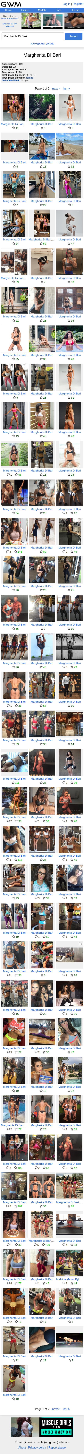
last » (66, 88)
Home (8, 10)
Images (25, 10)
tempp (29, 77)
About (22, 1447)
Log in (66, 3)
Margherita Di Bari (12, 123)
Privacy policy (37, 1447)
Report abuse (57, 1447)
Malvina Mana (65, 1279)
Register (78, 3)
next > (56, 88)
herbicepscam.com (9, 18)
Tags (58, 10)
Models (42, 10)
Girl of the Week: (11, 80)
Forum (75, 10)
